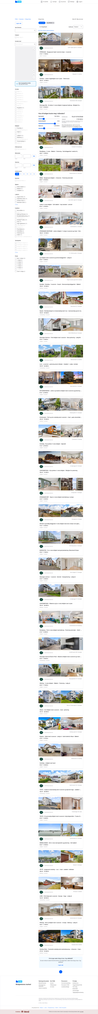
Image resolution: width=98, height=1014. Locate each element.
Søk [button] (34, 156)
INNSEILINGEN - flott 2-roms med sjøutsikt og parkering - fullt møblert (58, 843)
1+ (20, 174)
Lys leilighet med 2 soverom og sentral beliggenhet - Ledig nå (55, 257)
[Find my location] (34, 70)
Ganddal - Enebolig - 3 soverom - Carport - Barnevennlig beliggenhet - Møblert (60, 284)
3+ (27, 174)
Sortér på (71, 27)
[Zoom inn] (34, 74)
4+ (30, 174)
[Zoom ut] (34, 77)
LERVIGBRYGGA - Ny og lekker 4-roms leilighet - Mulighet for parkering (58, 470)
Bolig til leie (28, 19)
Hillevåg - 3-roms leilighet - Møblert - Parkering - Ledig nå (55, 683)
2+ (24, 174)
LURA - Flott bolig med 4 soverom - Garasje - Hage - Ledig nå (56, 896)
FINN (16, 19)
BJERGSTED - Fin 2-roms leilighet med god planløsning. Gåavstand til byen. (59, 550)
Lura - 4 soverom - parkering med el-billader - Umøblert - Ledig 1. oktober (59, 364)
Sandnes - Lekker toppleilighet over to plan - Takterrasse (54, 78)
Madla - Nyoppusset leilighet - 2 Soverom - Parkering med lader (56, 178)
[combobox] (25, 30)
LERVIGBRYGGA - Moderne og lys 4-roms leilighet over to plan (56, 603)
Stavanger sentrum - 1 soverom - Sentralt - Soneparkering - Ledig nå (57, 577)
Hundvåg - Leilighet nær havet (47, 763)
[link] (46, 30)
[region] (25, 63)
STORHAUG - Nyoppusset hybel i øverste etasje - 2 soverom (55, 52)
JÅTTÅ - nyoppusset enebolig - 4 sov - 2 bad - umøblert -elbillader (57, 869)
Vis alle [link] (16, 204)
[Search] (34, 44)
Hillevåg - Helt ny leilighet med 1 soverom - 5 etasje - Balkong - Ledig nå (58, 922)
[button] (18, 23)
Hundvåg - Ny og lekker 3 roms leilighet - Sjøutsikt (53, 444)
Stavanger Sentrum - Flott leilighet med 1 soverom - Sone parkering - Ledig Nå (60, 337)
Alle (17, 174)
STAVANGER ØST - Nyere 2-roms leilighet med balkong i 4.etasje (57, 497)
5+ (34, 174)
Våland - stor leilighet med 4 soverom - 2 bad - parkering (54, 710)
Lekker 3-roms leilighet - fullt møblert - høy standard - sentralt (56, 204)
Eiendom (21, 19)
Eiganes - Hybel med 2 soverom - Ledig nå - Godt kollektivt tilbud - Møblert (59, 736)
